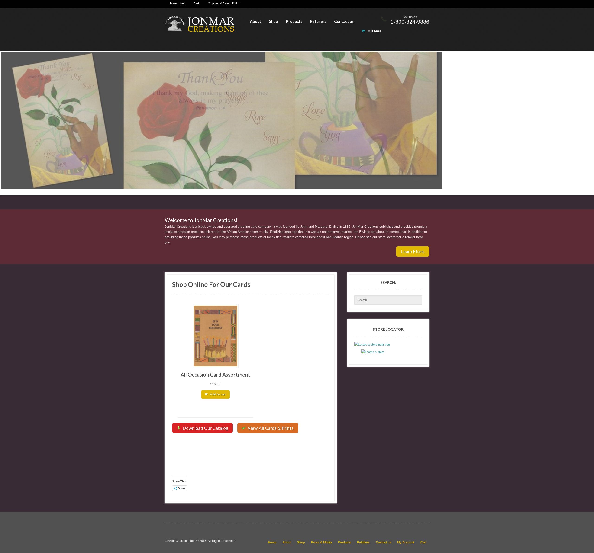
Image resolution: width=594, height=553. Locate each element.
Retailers (318, 21)
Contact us (344, 21)
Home (272, 542)
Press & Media (321, 542)
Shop (273, 21)
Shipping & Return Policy (224, 3)
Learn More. (413, 251)
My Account (177, 3)
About (255, 21)
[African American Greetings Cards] (199, 24)
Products (294, 21)
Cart (196, 3)
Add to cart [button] (218, 394)
